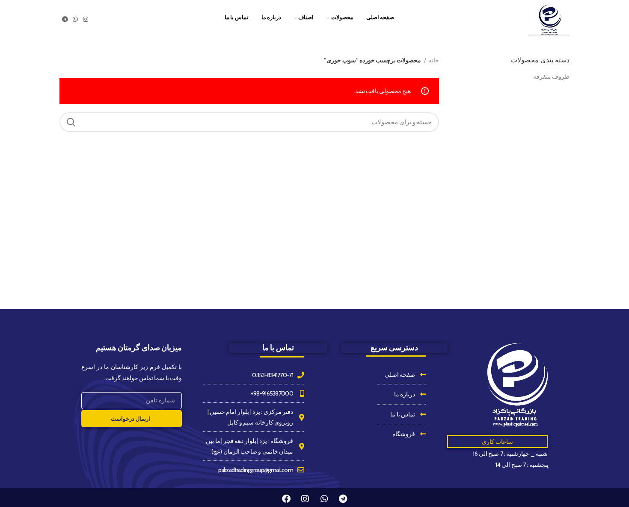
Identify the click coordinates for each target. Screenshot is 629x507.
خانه (433, 60)
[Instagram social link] (85, 19)
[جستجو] (71, 122)
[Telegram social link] (64, 19)
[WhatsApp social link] (75, 19)
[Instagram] (305, 499)
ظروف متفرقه (551, 76)
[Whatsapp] (324, 499)
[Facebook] (286, 499)
